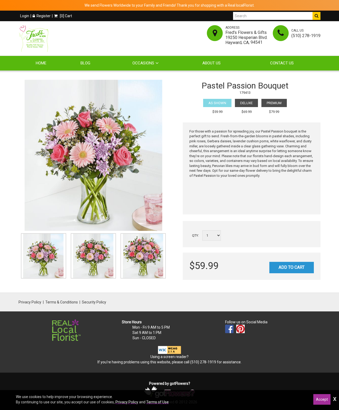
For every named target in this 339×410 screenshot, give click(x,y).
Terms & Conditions (61, 302)
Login (24, 16)
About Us (211, 63)
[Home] (35, 38)
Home (41, 63)
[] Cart (65, 16)
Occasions (143, 63)
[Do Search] (316, 16)
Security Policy (94, 302)
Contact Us (282, 63)
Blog (85, 63)
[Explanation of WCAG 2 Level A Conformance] (169, 349)
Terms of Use (157, 402)
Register (44, 16)
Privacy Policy (30, 302)
